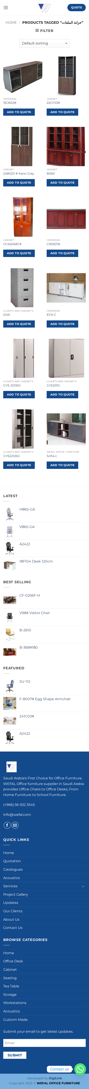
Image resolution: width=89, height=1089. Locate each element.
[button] (5, 7)
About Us (11, 919)
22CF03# (53, 102)
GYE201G (53, 385)
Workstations (14, 1003)
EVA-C (51, 314)
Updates (10, 903)
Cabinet (10, 970)
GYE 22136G (12, 385)
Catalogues (13, 869)
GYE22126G (11, 456)
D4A (6, 314)
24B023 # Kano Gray (18, 173)
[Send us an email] (15, 825)
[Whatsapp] (80, 1069)
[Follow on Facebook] (7, 825)
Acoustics (11, 878)
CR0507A (53, 244)
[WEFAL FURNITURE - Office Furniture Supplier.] (44, 7)
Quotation (12, 861)
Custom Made (15, 1020)
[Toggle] (83, 886)
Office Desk (13, 961)
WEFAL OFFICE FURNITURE (58, 1083)
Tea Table (11, 986)
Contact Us (12, 928)
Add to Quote (19, 112)
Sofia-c (52, 456)
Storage (10, 995)
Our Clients (12, 911)
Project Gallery (15, 894)
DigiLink (55, 1078)
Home (11, 22)
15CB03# (9, 102)
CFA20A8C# (12, 244)
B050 (51, 173)
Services (10, 886)
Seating (10, 978)
